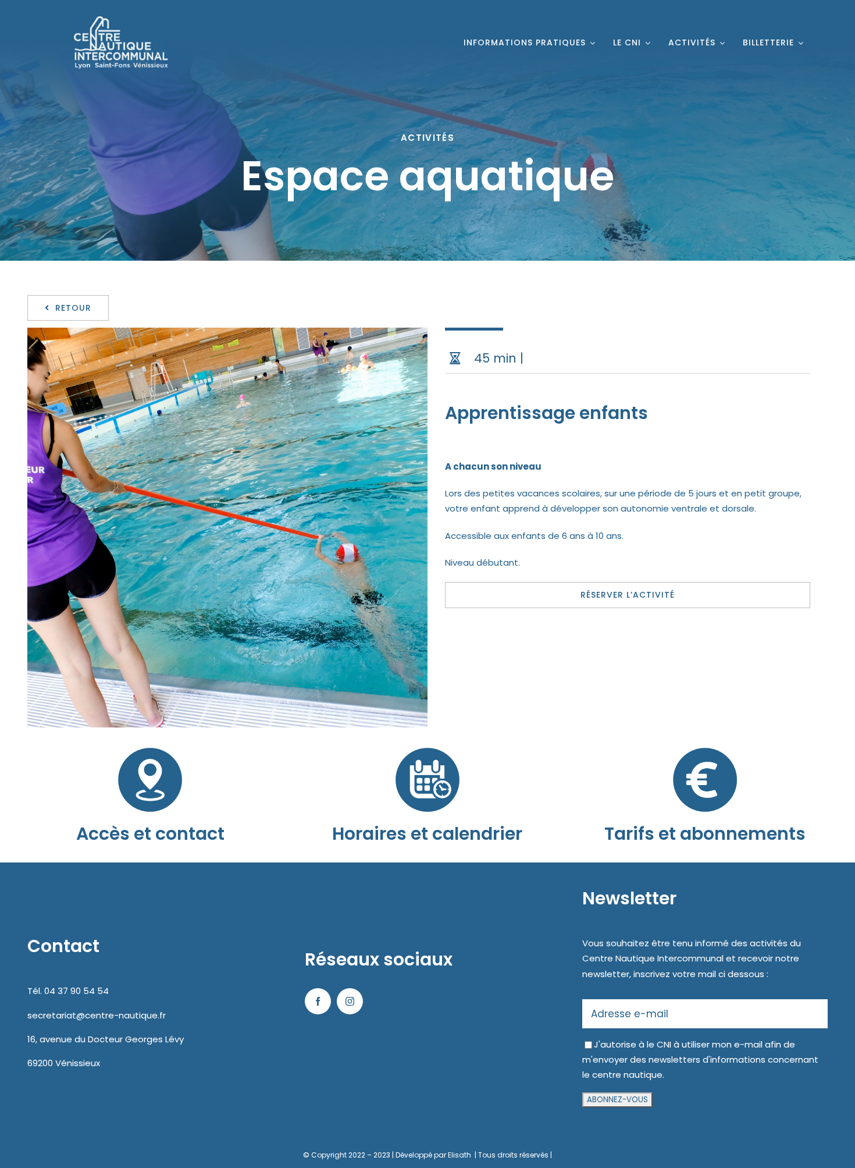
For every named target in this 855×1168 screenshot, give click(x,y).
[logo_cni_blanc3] (116, 16)
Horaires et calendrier (427, 833)
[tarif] (705, 740)
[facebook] (318, 1001)
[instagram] (350, 1001)
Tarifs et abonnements (705, 833)
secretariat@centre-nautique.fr (96, 1015)
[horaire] (427, 740)
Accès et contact (150, 833)
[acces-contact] (150, 740)
